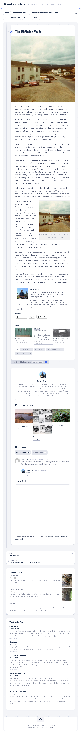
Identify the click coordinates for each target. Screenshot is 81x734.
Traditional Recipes (20, 13)
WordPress (39, 727)
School (60, 349)
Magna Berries (57, 426)
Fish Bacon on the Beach (17, 691)
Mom (54, 349)
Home (7, 13)
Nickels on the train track (60, 338)
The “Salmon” (14, 575)
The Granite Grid (16, 622)
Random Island (15, 4)
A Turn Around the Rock (17, 655)
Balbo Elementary (26, 349)
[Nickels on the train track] (61, 332)
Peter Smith (27, 362)
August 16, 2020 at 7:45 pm (40, 459)
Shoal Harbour (21, 353)
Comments (23, 452)
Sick (29, 353)
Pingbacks (40, 452)
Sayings (12, 603)
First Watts (13, 642)
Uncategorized (38, 362)
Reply (22, 467)
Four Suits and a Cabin (17, 673)
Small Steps (13, 626)
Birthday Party (39, 349)
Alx (52, 727)
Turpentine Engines (16, 589)
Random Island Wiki (12, 18)
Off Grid (27, 18)
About (36, 18)
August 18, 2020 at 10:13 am (44, 470)
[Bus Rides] (43, 336)
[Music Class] (23, 332)
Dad (48, 349)
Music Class (18, 338)
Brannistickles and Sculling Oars (45, 13)
